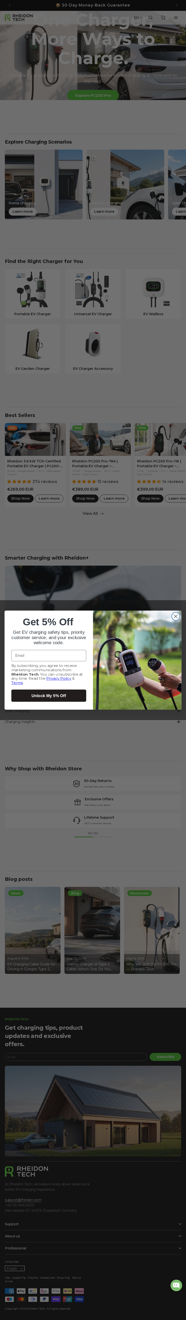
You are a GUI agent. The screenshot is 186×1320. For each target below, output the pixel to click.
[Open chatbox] (176, 1285)
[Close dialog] (176, 616)
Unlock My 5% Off (48, 695)
